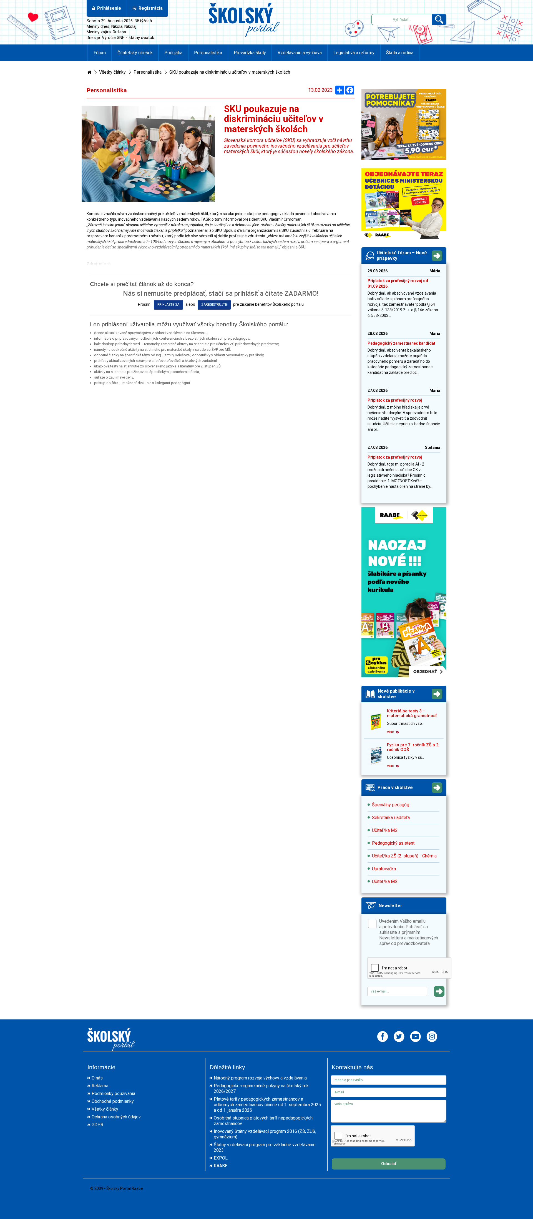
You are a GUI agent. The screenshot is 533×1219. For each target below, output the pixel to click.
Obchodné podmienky (113, 1101)
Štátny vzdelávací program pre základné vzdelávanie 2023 (265, 1147)
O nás (97, 1078)
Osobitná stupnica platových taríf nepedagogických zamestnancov (263, 1120)
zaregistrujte (214, 305)
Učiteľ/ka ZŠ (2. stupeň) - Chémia (404, 856)
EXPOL (221, 1158)
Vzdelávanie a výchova (300, 52)
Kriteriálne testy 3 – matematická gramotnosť (412, 713)
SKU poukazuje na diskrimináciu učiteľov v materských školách (229, 72)
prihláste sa (168, 305)
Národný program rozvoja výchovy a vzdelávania (260, 1078)
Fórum (100, 52)
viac (391, 732)
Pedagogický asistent (393, 843)
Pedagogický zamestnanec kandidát (401, 343)
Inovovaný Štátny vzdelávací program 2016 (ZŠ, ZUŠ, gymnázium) (265, 1134)
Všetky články (112, 72)
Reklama (100, 1085)
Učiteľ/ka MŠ (385, 830)
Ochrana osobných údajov (116, 1117)
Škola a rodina (399, 52)
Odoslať (388, 1163)
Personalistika (208, 52)
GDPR (97, 1124)
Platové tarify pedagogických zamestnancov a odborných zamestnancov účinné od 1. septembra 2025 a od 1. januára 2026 (267, 1104)
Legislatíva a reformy (353, 52)
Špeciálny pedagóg (390, 804)
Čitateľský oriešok (135, 52)
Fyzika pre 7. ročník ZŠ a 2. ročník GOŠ (413, 747)
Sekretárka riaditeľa (391, 817)
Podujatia (173, 52)
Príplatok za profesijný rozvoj (395, 400)
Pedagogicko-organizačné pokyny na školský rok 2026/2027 (261, 1088)
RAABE (220, 1165)
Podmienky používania (113, 1093)
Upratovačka (384, 868)
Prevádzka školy (250, 52)
